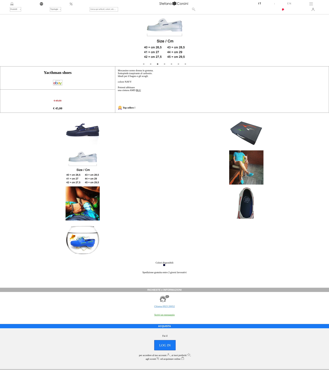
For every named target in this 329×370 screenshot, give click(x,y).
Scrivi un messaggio (164, 314)
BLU (138, 90)
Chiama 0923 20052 (164, 306)
